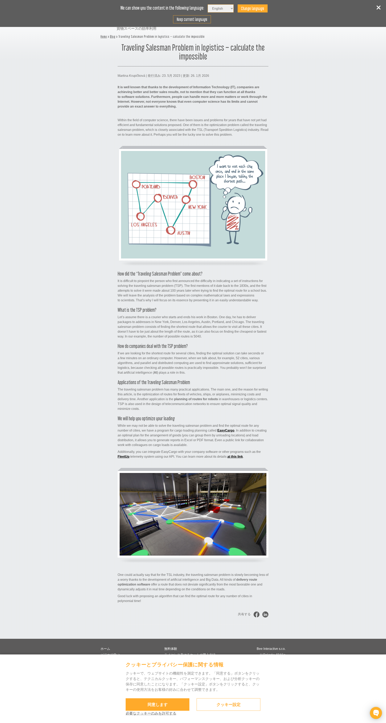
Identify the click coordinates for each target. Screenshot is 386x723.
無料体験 (170, 648)
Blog (112, 36)
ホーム (105, 648)
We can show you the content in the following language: (162, 8)
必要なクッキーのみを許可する (151, 713)
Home (104, 36)
